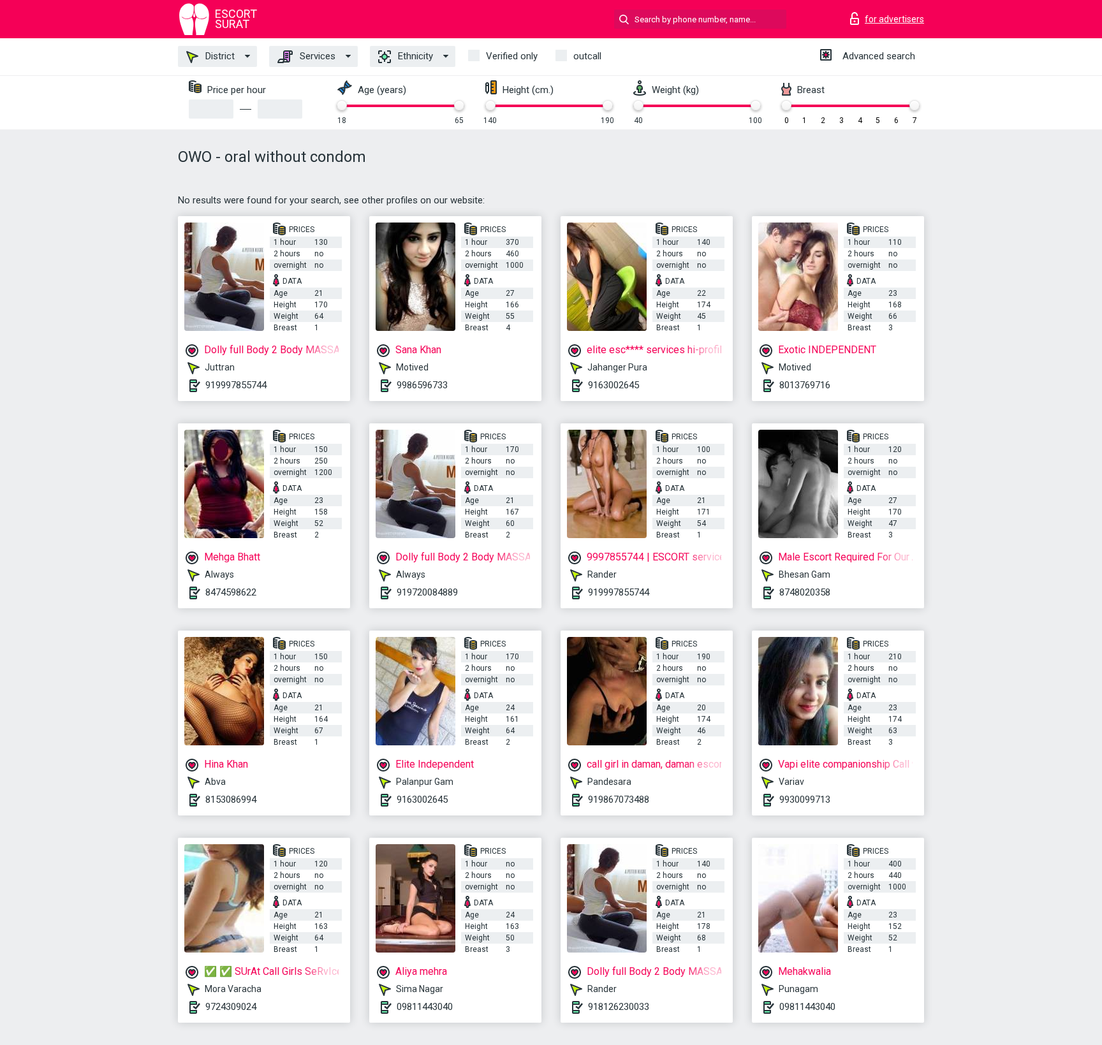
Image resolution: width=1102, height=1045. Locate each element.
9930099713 (804, 799)
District (219, 56)
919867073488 (618, 799)
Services (316, 56)
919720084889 (427, 592)
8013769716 (804, 385)
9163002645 (613, 385)
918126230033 (618, 1006)
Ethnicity (414, 56)
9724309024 (230, 1006)
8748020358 (804, 592)
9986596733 (422, 385)
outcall (587, 56)
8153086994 (230, 799)
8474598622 (230, 592)
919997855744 (236, 385)
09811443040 (425, 1006)
